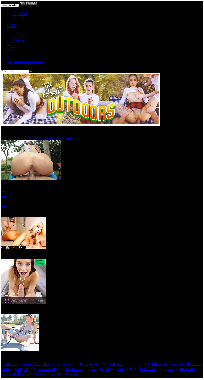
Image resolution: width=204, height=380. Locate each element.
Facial (120, 369)
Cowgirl (21, 369)
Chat (9, 19)
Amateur (11, 364)
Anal (20, 364)
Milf (176, 369)
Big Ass (84, 364)
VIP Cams (11, 26)
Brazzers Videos (19, 17)
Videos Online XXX (15, 10)
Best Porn (11, 24)
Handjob (134, 369)
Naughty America (20, 12)
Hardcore (148, 368)
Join (9, 29)
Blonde (147, 364)
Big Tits (117, 364)
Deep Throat (85, 369)
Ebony (113, 369)
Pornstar (12, 373)
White (64, 373)
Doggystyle (100, 368)
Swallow (44, 373)
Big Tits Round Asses (130, 364)
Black (140, 364)
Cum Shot (61, 369)
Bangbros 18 (55, 364)
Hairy (127, 369)
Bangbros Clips (65, 364)
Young (73, 373)
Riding (23, 373)
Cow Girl (32, 369)
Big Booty (96, 364)
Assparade (28, 364)
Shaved (34, 373)
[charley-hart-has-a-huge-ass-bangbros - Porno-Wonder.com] (28, 5)
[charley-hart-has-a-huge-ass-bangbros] (31, 180)
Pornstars (10, 22)
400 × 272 (29, 138)
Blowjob (159, 363)
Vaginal (54, 373)
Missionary (187, 369)
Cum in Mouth (47, 369)
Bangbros (42, 363)
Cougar (11, 369)
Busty (5, 369)
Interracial (161, 369)
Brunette (194, 364)
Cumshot (73, 368)
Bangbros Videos (20, 14)
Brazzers (172, 364)
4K (2, 364)
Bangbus (74, 364)
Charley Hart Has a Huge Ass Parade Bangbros (25, 61)
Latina (170, 369)
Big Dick (107, 364)
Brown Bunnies (181, 364)
